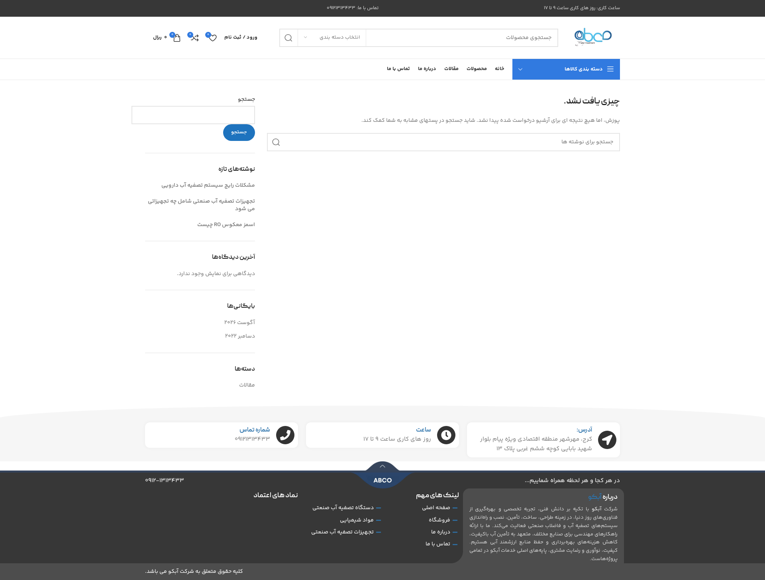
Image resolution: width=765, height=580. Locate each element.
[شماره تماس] (285, 435)
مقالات (247, 385)
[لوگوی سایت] (593, 37)
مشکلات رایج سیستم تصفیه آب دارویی (208, 185)
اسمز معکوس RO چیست (226, 225)
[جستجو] (288, 38)
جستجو (246, 100)
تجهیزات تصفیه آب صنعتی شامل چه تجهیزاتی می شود (201, 205)
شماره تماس (254, 430)
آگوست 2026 (239, 322)
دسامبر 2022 (240, 336)
